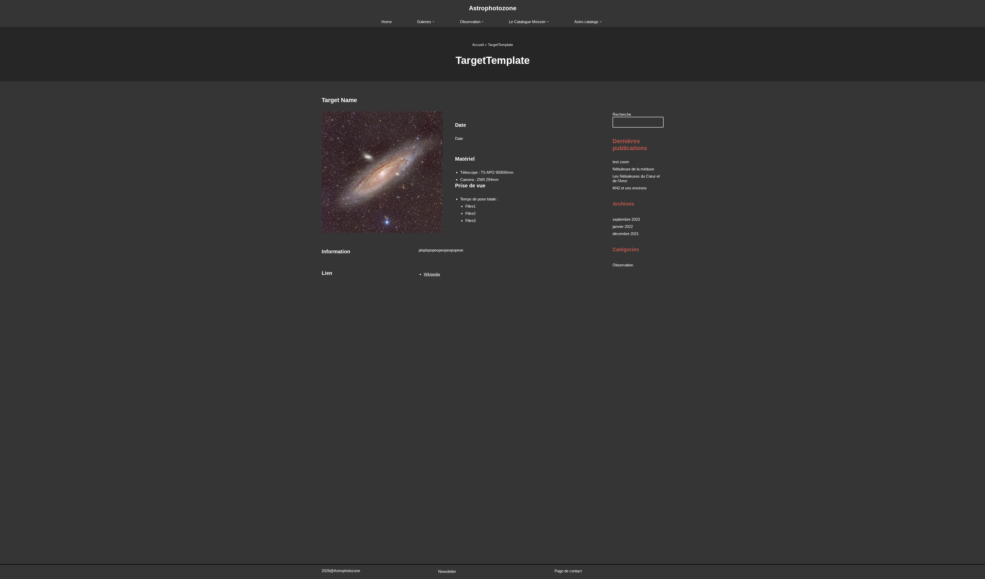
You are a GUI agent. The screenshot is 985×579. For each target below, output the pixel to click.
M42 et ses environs (630, 188)
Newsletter (447, 571)
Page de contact (568, 571)
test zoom (621, 162)
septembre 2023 (626, 219)
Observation (623, 265)
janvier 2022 (623, 226)
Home (386, 22)
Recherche (622, 114)
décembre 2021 (626, 233)
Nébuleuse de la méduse (633, 169)
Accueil (478, 45)
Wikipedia (432, 274)
